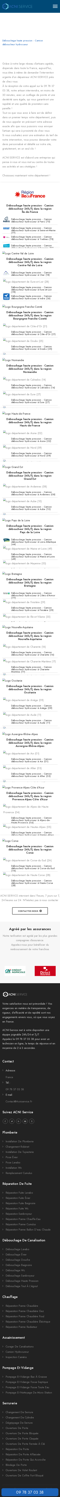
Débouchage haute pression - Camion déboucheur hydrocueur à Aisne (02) (31, 440)
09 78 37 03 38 (30, 1492)
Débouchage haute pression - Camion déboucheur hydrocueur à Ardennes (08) (33, 493)
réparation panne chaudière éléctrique (28, 1321)
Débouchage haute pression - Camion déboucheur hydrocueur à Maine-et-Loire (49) (33, 555)
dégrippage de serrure (19, 1423)
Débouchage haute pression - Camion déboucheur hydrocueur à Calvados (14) (33, 386)
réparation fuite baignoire (21, 1203)
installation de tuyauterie (20, 1152)
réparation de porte (17, 1449)
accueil (6, 36)
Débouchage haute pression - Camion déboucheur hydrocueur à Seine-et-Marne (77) (33, 229)
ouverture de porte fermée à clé (25, 1444)
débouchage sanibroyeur (20, 1275)
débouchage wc (15, 1270)
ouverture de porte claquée (22, 1438)
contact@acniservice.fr (19, 1101)
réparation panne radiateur (21, 1327)
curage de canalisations (20, 1346)
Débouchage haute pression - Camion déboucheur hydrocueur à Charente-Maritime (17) (31, 668)
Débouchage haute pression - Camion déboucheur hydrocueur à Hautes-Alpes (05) (32, 834)
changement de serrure (19, 1412)
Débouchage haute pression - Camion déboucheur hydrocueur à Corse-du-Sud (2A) (33, 867)
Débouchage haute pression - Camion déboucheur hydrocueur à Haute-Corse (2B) (32, 882)
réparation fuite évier (18, 1198)
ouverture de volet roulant (21, 1470)
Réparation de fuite (17, 1183)
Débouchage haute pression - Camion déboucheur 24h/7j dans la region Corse (29, 850)
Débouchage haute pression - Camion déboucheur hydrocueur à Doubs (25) (31, 348)
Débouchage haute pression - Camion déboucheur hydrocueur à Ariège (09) (31, 707)
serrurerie (9, 1403)
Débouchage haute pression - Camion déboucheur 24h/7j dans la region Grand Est (29, 476)
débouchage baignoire (19, 1265)
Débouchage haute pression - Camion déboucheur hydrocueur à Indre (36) (31, 297)
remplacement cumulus (19, 1173)
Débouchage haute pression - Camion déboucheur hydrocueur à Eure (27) (31, 401)
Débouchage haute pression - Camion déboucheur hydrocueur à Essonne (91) (32, 247)
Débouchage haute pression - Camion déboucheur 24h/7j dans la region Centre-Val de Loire (29, 262)
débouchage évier (16, 1254)
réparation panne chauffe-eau (23, 1219)
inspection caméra (16, 1357)
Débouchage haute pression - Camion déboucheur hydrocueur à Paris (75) (31, 220)
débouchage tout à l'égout (22, 1286)
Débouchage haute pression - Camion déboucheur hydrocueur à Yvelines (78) (32, 238)
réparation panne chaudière (22, 1306)
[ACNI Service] (17, 6)
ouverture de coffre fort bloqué (24, 1475)
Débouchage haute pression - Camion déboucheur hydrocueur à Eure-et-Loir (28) (31, 289)
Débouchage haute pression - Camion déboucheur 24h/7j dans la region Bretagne (29, 583)
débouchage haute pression (22, 1281)
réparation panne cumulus (21, 1224)
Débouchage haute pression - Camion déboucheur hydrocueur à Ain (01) (31, 760)
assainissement (13, 1337)
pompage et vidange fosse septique (27, 1382)
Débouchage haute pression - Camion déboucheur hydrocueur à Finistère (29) (32, 609)
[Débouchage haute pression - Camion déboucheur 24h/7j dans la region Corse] (10, 841)
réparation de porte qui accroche (26, 1460)
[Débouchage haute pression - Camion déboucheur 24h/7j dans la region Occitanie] (12, 680)
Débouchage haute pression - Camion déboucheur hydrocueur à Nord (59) (31, 454)
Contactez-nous (28, 911)
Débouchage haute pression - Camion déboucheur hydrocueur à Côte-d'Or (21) (33, 333)
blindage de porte (16, 1465)
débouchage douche (18, 1260)
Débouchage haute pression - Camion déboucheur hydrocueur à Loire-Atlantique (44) (33, 541)
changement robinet (17, 1147)
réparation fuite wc (17, 1208)
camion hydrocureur (17, 1352)
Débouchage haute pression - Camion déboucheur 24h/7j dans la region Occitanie (29, 689)
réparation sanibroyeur (19, 1214)
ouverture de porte (17, 1428)
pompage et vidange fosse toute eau (27, 1387)
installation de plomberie (20, 1141)
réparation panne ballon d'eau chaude (28, 1229)
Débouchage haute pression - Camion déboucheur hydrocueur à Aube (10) (31, 508)
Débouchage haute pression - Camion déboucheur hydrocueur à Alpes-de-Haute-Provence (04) (31, 819)
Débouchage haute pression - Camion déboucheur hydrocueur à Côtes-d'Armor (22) (33, 594)
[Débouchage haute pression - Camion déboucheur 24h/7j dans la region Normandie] (13, 360)
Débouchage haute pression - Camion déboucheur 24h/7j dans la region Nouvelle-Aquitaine (29, 636)
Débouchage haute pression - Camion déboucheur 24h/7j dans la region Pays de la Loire (29, 529)
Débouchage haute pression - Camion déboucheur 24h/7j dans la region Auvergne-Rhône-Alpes (29, 743)
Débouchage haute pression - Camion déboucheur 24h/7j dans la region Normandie (29, 369)
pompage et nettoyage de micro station (29, 1392)
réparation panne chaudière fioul (25, 1316)
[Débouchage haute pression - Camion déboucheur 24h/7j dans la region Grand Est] (12, 467)
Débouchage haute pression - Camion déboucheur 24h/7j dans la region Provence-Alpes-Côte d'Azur (29, 796)
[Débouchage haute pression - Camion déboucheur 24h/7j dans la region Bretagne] (12, 573)
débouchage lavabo (17, 1249)
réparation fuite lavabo (19, 1193)
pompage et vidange (17, 1368)
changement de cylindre (20, 1417)
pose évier (12, 1157)
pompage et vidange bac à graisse (26, 1377)
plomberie (9, 1132)
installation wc (14, 1168)
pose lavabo (13, 1162)
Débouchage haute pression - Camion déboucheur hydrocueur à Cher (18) (31, 274)
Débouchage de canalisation (23, 1240)
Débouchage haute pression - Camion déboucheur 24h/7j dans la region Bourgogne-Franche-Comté (29, 315)
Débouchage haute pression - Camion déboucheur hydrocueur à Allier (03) (31, 775)
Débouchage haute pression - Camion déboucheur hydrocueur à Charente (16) (32, 653)
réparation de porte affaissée (23, 1454)
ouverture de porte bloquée (22, 1433)
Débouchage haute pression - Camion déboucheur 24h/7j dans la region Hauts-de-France (29, 422)
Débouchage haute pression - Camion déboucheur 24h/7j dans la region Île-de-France (29, 209)
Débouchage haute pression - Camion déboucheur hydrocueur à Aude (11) (31, 722)
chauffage (10, 1297)
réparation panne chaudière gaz (25, 1311)
